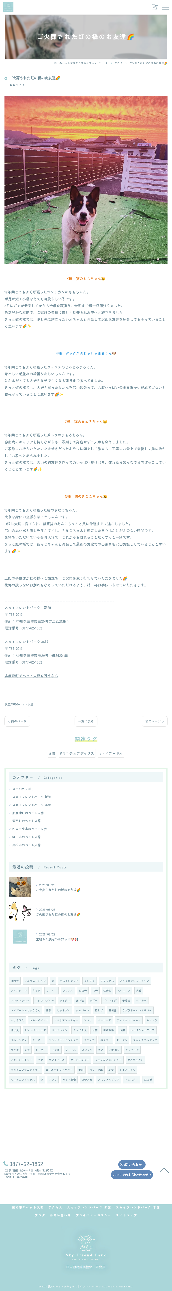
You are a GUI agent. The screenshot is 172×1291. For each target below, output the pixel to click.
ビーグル (122, 1040)
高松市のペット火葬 (26, 845)
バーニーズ (104, 1020)
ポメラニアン (135, 1059)
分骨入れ (87, 1079)
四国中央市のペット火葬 (29, 829)
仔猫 (122, 1030)
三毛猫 (113, 1010)
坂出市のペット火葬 (26, 837)
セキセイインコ (39, 1020)
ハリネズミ (17, 1020)
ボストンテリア (69, 981)
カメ (100, 1050)
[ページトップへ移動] (164, 1169)
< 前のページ (17, 721)
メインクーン (19, 990)
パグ (40, 1059)
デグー (94, 1000)
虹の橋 (148, 1079)
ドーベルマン (60, 1030)
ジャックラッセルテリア (63, 1040)
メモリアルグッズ (108, 1079)
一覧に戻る (86, 721)
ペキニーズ (124, 990)
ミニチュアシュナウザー (25, 1070)
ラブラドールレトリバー (137, 1010)
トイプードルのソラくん (25, 1010)
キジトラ (151, 1020)
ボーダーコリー (80, 1059)
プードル (70, 1050)
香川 (81, 1070)
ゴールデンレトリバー (59, 1070)
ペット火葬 (96, 1070)
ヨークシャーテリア (143, 1030)
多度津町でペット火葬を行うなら (31, 675)
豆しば (99, 1010)
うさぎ (36, 990)
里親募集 (108, 1030)
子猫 (95, 1030)
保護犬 (15, 981)
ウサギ (15, 1050)
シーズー (37, 1040)
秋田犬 (83, 990)
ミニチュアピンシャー (108, 1059)
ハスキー (141, 1000)
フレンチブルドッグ (145, 1040)
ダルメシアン (19, 1040)
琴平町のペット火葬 (26, 820)
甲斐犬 (126, 1000)
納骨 (111, 1070)
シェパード (82, 1010)
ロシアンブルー (44, 1000)
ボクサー (105, 1040)
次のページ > (154, 721)
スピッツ (87, 1050)
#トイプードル (111, 753)
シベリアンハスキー (66, 1020)
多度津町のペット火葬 (19, 704)
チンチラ (89, 981)
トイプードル (127, 1070)
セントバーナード (35, 1030)
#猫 (52, 753)
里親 (48, 1010)
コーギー (40, 1050)
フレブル (67, 990)
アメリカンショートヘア (134, 981)
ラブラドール (57, 1059)
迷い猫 (80, 1000)
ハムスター (131, 1079)
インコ (56, 1050)
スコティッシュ (20, 1000)
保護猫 (107, 990)
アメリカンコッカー (129, 1020)
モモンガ (89, 1040)
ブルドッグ (110, 1000)
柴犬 (27, 1050)
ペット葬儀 (69, 1079)
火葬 (139, 990)
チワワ (53, 1079)
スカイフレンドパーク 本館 (31, 805)
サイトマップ (126, 1215)
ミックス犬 (80, 1030)
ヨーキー (51, 990)
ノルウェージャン (35, 981)
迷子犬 (15, 1030)
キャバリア (132, 1050)
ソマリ (88, 1020)
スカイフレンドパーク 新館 (31, 796)
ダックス (65, 1000)
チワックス (107, 981)
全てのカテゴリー (24, 789)
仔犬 (95, 990)
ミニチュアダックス (23, 1079)
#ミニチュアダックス (77, 753)
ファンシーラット (21, 1059)
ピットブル (63, 1010)
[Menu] (165, 7)
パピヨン (114, 1050)
